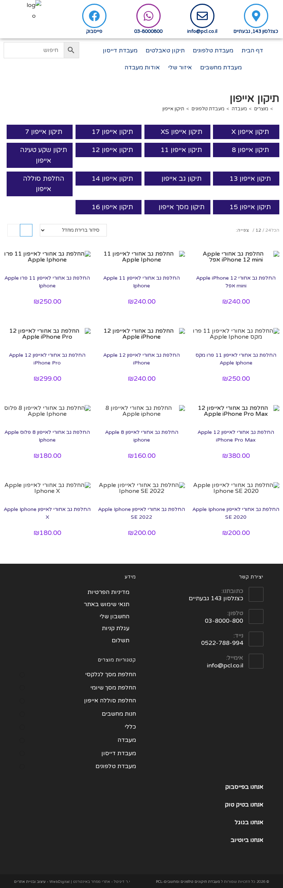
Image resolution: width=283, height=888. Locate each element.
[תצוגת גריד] (26, 230)
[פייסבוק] (94, 16)
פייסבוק (94, 31)
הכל (275, 230)
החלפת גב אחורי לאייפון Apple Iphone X (47, 513)
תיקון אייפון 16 (112, 207)
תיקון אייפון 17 (112, 132)
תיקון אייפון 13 (250, 179)
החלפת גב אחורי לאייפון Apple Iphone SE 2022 (141, 513)
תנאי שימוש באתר (106, 604)
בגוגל (242, 822)
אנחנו (256, 804)
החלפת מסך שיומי (113, 687)
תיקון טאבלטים (165, 50)
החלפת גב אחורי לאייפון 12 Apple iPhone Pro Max (236, 436)
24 (268, 230)
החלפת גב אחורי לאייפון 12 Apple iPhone (141, 359)
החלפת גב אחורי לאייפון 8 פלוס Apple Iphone (47, 436)
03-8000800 (148, 31)
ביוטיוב (240, 840)
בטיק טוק (237, 804)
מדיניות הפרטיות (108, 592)
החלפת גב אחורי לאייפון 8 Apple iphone (141, 436)
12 (258, 230)
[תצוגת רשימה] (13, 230)
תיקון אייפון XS (181, 132)
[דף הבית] (277, 109)
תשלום (120, 640)
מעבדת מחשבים (221, 67)
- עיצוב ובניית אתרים (31, 882)
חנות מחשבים (119, 714)
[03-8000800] (148, 16)
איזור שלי (180, 67)
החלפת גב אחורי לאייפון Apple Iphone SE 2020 (235, 513)
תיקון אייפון (173, 109)
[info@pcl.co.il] (202, 16)
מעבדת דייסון (120, 50)
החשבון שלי (114, 616)
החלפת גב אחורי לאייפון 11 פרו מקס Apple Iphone (236, 359)
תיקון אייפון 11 (181, 150)
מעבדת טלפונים (213, 50)
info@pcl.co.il (202, 31)
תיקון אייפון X (250, 132)
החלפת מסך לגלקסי (110, 674)
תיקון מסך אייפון (181, 207)
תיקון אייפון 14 (112, 179)
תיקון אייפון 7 (43, 132)
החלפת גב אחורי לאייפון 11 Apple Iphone (141, 282)
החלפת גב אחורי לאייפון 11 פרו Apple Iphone (47, 282)
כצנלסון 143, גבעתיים (256, 31)
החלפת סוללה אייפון (43, 184)
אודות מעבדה (142, 67)
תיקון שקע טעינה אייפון (43, 155)
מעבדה (127, 740)
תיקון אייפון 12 (112, 150)
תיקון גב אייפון (181, 179)
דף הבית (252, 50)
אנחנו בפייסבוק (244, 787)
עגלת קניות (115, 628)
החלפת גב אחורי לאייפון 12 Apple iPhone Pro (47, 359)
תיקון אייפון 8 (250, 150)
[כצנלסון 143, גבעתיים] (256, 16)
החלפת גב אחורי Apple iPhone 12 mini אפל (236, 282)
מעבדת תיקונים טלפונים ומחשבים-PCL (188, 882)
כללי (130, 726)
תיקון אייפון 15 (250, 207)
